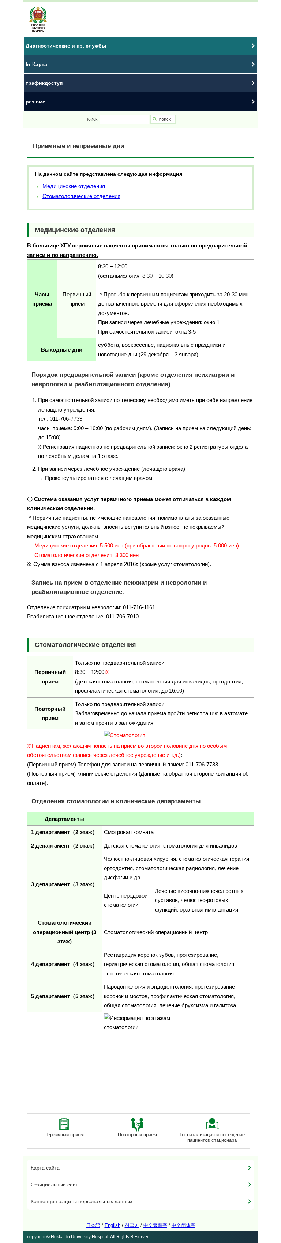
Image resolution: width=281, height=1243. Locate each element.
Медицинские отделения (73, 186)
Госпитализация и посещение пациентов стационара (212, 1137)
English (112, 1225)
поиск (91, 119)
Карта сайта (45, 1168)
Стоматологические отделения (81, 196)
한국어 (132, 1225)
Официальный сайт (54, 1184)
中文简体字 (183, 1225)
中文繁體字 (155, 1225)
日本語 (93, 1225)
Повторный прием (137, 1134)
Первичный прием (64, 1134)
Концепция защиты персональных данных (81, 1201)
